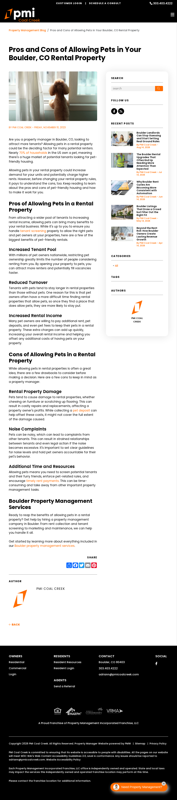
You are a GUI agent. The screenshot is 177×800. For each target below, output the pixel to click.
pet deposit (81, 410)
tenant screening (33, 231)
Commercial (17, 668)
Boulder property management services (44, 546)
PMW (128, 743)
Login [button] (12, 674)
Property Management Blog (27, 30)
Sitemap (140, 743)
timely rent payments (42, 481)
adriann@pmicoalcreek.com (119, 674)
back (15, 625)
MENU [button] (172, 15)
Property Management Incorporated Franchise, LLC (103, 723)
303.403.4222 (163, 3)
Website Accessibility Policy (63, 759)
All (116, 266)
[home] (22, 15)
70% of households (33, 153)
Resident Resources (67, 662)
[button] (114, 111)
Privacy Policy (158, 743)
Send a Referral (64, 686)
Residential (16, 662)
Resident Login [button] (64, 668)
